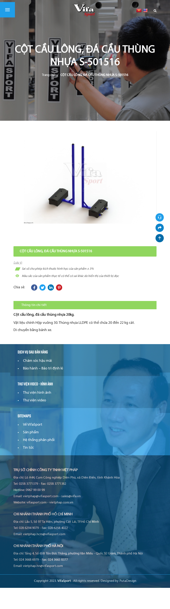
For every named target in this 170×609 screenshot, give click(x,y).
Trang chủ (48, 75)
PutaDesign (127, 581)
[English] (145, 10)
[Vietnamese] (139, 10)
